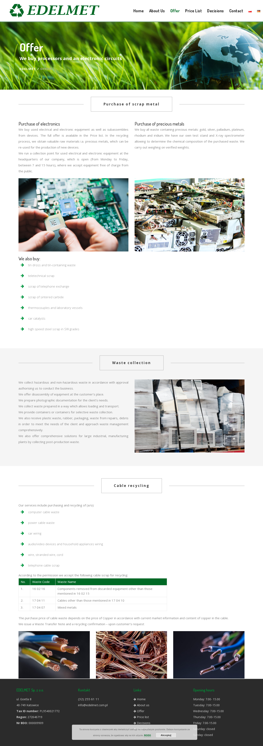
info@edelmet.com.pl (93, 705)
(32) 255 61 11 (88, 699)
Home (141, 699)
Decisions (143, 723)
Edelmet (28, 69)
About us (143, 705)
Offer (140, 711)
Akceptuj (166, 735)
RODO (147, 735)
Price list (143, 717)
